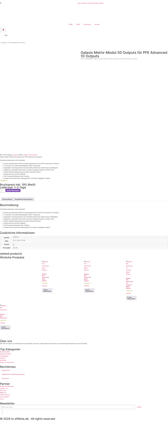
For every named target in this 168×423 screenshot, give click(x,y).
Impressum (5, 378)
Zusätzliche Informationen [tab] (24, 199)
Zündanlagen (89, 59)
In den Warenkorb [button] (47, 290)
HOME (71, 24)
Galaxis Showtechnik (30, 155)
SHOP (78, 24)
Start (82, 59)
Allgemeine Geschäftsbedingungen (13, 374)
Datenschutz (6, 370)
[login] (2, 36)
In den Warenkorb (13, 190)
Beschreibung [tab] (7, 199)
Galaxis (96, 59)
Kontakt (97, 24)
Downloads (87, 24)
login (6, 35)
